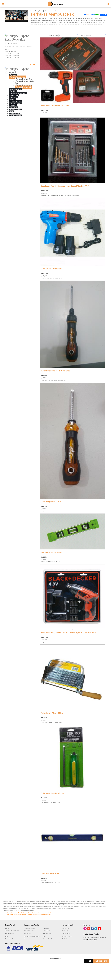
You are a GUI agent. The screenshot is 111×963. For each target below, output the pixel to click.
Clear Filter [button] (33, 65)
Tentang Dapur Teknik (12, 931)
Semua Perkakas (48, 939)
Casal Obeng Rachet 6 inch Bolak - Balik (55, 371)
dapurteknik (54, 958)
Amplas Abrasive (29, 928)
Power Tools (28, 939)
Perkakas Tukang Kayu (36, 11)
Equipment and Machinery (32, 936)
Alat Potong (27, 933)
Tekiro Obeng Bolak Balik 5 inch (52, 793)
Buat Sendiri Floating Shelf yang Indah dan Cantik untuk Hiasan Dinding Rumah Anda (29, 914)
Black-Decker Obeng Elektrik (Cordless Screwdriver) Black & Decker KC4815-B (68, 633)
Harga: (7, 49)
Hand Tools (47, 931)
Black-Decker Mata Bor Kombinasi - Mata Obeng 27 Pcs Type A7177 (65, 186)
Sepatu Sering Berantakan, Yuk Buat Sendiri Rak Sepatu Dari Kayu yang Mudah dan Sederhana (31, 912)
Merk (44, 936)
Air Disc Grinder (67, 936)
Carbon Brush (66, 933)
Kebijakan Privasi (10, 939)
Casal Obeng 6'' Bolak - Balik (51, 502)
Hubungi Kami (9, 933)
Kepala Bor (65, 928)
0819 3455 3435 (93, 940)
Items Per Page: (54, 35)
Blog (6, 936)
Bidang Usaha (47, 933)
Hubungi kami (101, 961)
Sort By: (83, 35)
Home (7, 928)
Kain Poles (65, 931)
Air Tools (46, 928)
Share (87, 14)
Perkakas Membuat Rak (51, 11)
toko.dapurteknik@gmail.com (96, 937)
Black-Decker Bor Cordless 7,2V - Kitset (55, 106)
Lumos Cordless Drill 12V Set (51, 269)
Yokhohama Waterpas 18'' (50, 873)
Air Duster (65, 939)
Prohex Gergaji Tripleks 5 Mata (52, 713)
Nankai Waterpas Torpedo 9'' (51, 552)
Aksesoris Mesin (29, 931)
